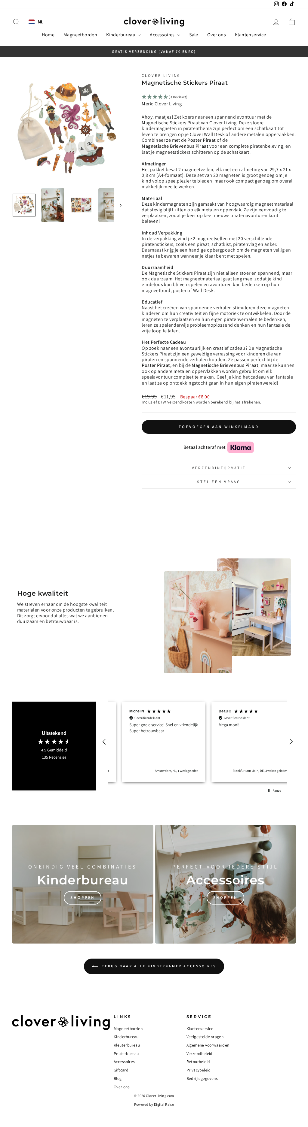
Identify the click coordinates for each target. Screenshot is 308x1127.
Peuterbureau (126, 1053)
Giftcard (121, 1070)
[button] (104, 742)
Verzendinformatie (219, 467)
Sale (193, 35)
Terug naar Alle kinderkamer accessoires (158, 966)
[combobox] (36, 22)
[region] (197, 742)
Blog (118, 1078)
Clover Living (161, 75)
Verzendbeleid (199, 1053)
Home (48, 35)
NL (41, 22)
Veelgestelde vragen (205, 1036)
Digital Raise (164, 1104)
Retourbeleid (198, 1061)
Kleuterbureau (127, 1045)
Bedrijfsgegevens (202, 1078)
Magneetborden (80, 35)
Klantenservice (250, 35)
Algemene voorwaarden (207, 1045)
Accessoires (163, 35)
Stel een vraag (219, 481)
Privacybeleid (198, 1070)
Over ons (216, 35)
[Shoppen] (82, 884)
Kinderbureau (121, 35)
